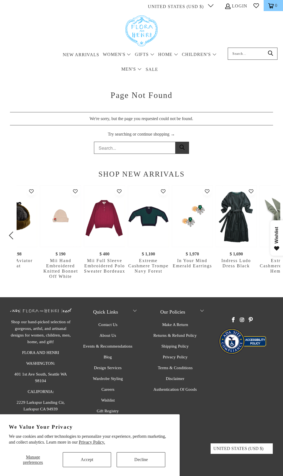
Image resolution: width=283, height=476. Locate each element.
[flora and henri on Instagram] (242, 320)
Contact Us (107, 324)
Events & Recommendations (107, 346)
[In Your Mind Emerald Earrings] (192, 216)
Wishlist (108, 400)
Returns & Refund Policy (175, 335)
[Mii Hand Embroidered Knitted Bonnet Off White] (60, 216)
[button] (117, 55)
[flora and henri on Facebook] (233, 320)
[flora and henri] (141, 31)
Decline (141, 459)
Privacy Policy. (92, 442)
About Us (107, 335)
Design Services (108, 368)
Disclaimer (175, 378)
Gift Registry (108, 411)
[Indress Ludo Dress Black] (236, 216)
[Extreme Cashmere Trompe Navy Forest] (148, 216)
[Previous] (12, 235)
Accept (87, 459)
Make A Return (175, 324)
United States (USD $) (176, 6)
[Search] (270, 54)
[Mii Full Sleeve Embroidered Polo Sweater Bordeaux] (104, 216)
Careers (107, 389)
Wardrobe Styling (108, 378)
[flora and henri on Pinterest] (250, 320)
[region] (143, 235)
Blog (108, 357)
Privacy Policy (175, 357)
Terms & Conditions (175, 368)
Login (239, 6)
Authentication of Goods (175, 389)
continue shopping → (156, 134)
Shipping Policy (175, 346)
